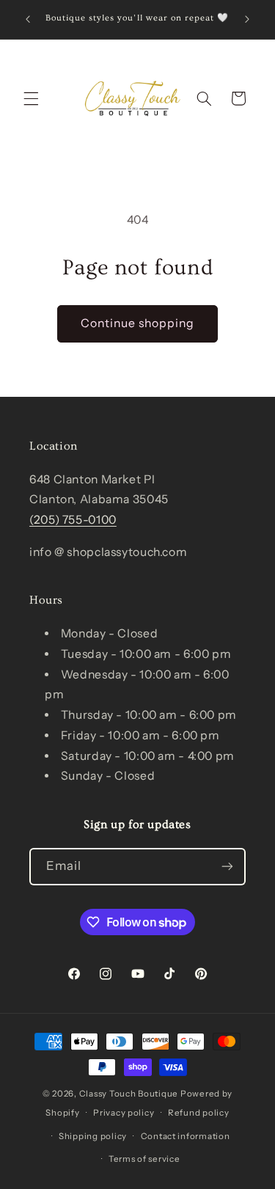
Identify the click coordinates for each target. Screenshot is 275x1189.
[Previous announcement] (28, 19)
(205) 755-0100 (73, 520)
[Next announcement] (247, 19)
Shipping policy (93, 1136)
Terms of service (144, 1159)
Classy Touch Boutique (128, 1094)
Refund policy (199, 1113)
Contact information (185, 1136)
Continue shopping (138, 323)
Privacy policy (123, 1113)
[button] (31, 98)
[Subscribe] (227, 866)
